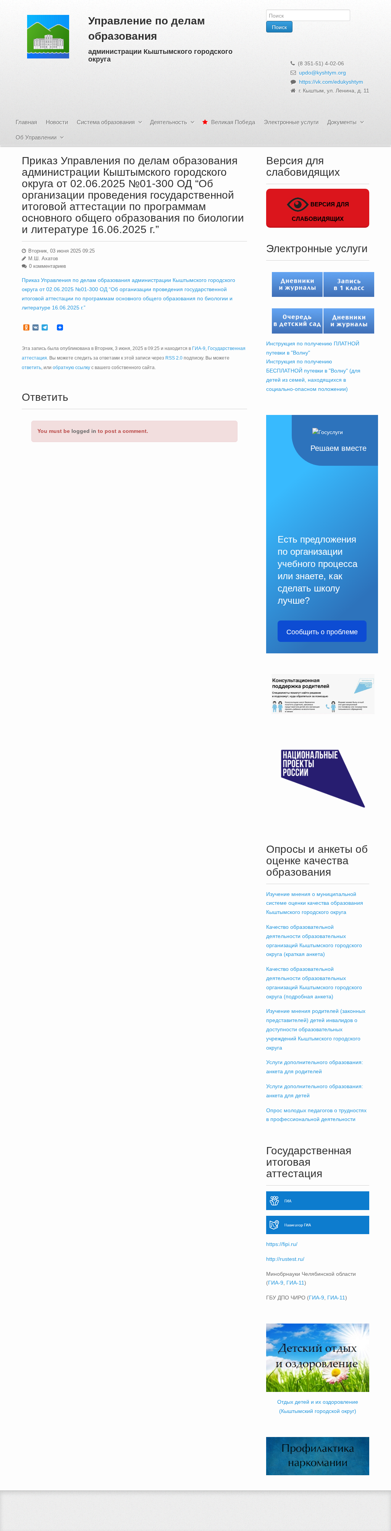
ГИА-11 (295, 1283)
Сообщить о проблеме (322, 631)
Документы (342, 122)
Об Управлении (36, 137)
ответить (31, 367)
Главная (26, 122)
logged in (83, 431)
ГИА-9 (198, 348)
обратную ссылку (71, 367)
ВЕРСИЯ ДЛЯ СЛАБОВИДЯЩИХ (320, 211)
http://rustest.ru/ (285, 1259)
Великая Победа (232, 122)
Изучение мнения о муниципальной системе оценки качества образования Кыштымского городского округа (314, 903)
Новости (57, 122)
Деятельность (168, 122)
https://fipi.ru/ (281, 1244)
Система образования (106, 122)
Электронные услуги (291, 122)
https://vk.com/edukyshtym (331, 82)
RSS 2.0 (174, 358)
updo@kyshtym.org (322, 73)
